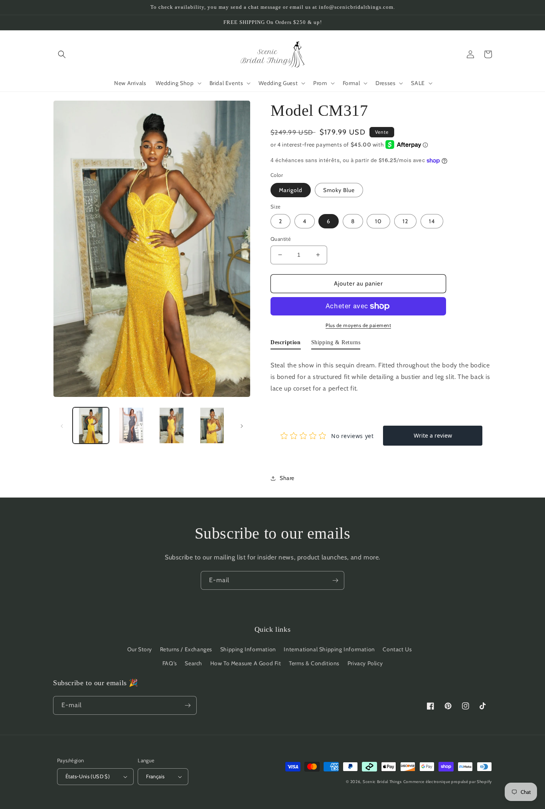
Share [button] (287, 478)
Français (155, 776)
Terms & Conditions (314, 663)
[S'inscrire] (335, 580)
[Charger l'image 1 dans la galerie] (91, 425)
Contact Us (397, 649)
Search (193, 663)
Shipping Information (248, 649)
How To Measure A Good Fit (245, 663)
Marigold (290, 190)
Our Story (139, 649)
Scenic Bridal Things (382, 781)
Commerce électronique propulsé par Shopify (447, 781)
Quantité (281, 239)
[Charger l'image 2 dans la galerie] (131, 425)
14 (432, 221)
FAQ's (169, 663)
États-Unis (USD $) (87, 776)
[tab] (286, 344)
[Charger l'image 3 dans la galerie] (172, 425)
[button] (62, 54)
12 (405, 221)
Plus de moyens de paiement (358, 325)
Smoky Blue (339, 190)
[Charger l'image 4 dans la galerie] (212, 425)
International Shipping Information (329, 649)
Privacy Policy (365, 663)
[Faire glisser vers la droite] (242, 425)
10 (378, 221)
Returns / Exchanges (186, 649)
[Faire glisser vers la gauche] (62, 425)
